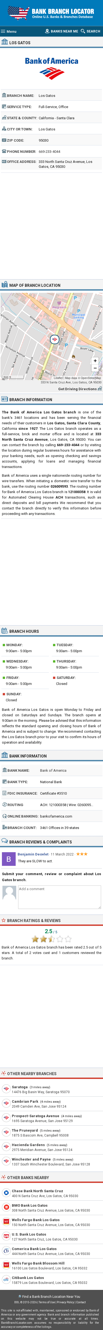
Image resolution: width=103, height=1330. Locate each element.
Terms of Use (47, 1302)
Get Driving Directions (77, 389)
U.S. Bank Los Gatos (29, 1234)
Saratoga (20, 1087)
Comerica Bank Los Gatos (34, 1249)
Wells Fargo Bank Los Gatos (36, 1220)
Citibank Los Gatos (28, 1278)
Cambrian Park (25, 1101)
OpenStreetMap (91, 378)
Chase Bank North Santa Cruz (37, 1191)
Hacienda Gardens (28, 1145)
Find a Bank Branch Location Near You (51, 1297)
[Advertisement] (51, 225)
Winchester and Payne (31, 1159)
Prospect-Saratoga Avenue (35, 1116)
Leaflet (58, 378)
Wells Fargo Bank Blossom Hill (38, 1263)
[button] (51, 336)
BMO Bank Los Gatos (30, 1205)
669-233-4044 (49, 152)
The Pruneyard (25, 1130)
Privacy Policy (65, 1302)
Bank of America (53, 770)
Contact (81, 1302)
